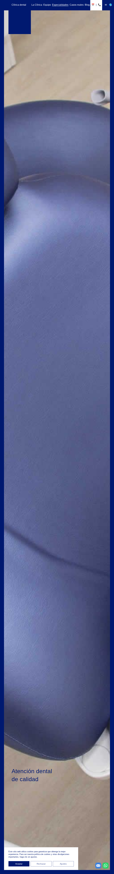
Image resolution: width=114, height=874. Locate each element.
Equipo (47, 4)
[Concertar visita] (92, 4)
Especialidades (60, 4)
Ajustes (63, 864)
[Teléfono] (99, 4)
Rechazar (41, 864)
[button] (106, 866)
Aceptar (19, 864)
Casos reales (77, 4)
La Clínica (36, 4)
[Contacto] (106, 5)
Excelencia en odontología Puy (20, 16)
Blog (87, 4)
